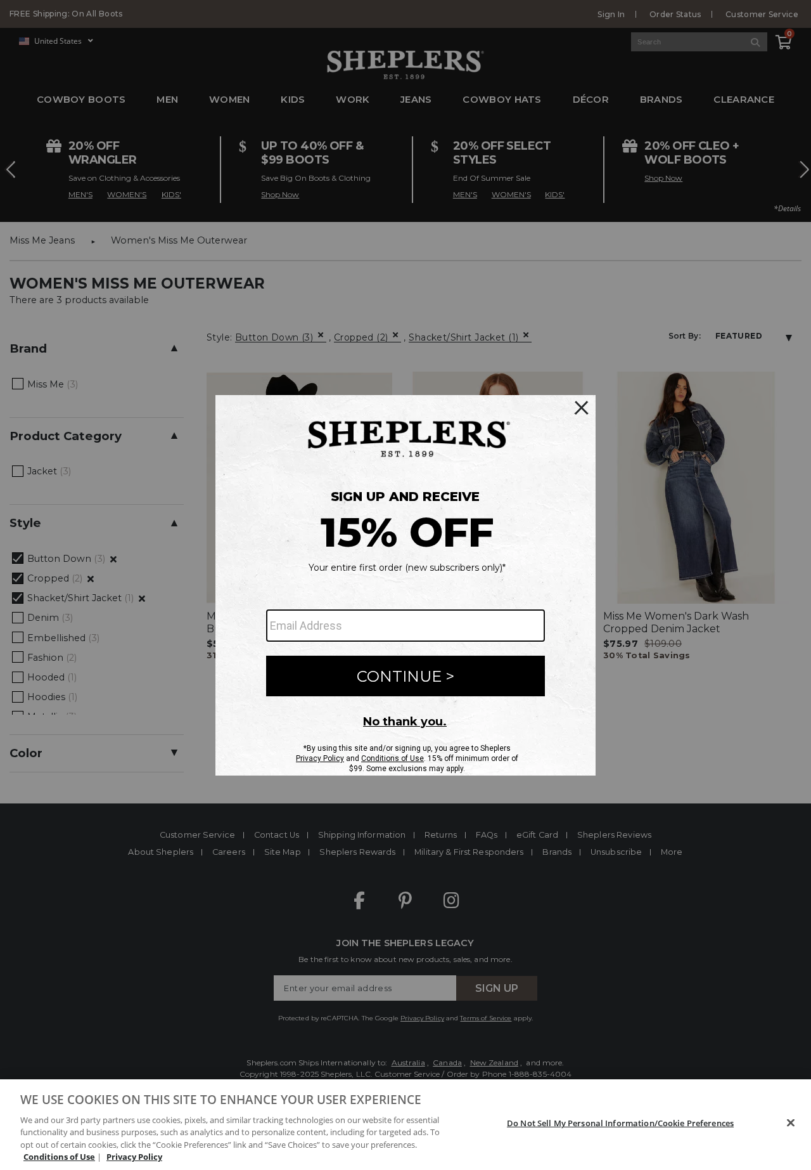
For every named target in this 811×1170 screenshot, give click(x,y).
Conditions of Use (59, 1156)
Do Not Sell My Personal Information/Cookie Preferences (620, 1123)
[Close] (791, 1123)
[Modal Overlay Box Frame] (405, 585)
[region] (405, 1124)
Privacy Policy (134, 1156)
